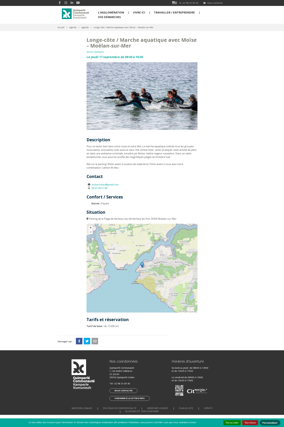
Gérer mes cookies (157, 408)
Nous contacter (215, 2)
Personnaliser (269, 422)
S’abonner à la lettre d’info (129, 398)
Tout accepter (232, 422)
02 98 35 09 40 (122, 383)
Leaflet (185, 312)
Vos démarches (109, 17)
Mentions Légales (82, 408)
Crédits (208, 408)
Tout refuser (250, 422)
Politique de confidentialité (119, 408)
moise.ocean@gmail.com (105, 184)
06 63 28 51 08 (99, 188)
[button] (142, 265)
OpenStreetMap (193, 312)
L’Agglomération (111, 12)
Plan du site (186, 408)
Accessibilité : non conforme (142, 411)
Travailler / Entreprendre (174, 12)
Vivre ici (139, 12)
